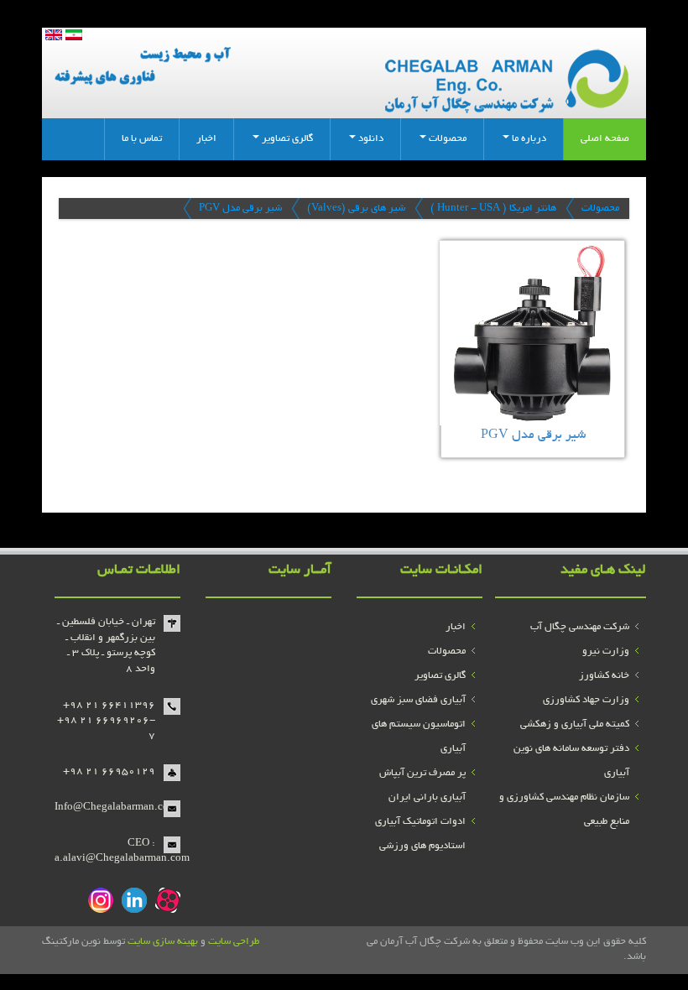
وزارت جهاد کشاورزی (586, 700)
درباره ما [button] (527, 138)
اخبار (206, 138)
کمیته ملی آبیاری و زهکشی (574, 724)
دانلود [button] (369, 138)
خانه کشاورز (604, 675)
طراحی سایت (233, 941)
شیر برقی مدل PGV (240, 208)
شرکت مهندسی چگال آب (579, 627)
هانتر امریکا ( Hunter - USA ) (493, 208)
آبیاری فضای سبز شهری (418, 700)
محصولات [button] (446, 138)
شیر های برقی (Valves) (356, 208)
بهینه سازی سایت (163, 941)
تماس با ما (142, 138)
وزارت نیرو (605, 651)
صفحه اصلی (605, 138)
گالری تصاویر (440, 675)
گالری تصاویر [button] (286, 138)
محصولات (600, 208)
